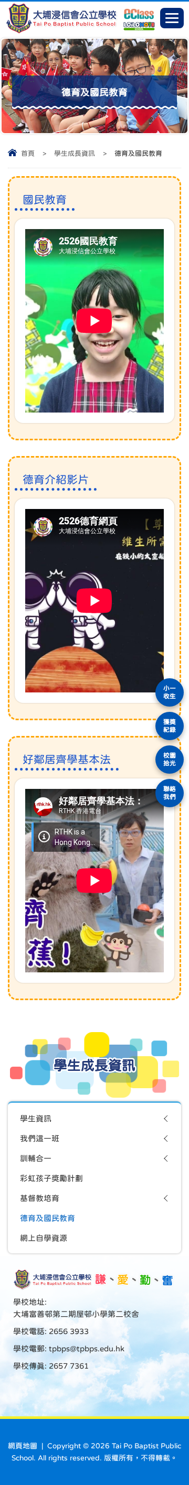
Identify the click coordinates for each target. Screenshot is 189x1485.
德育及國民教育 (47, 1218)
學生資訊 (35, 1118)
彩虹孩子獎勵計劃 (51, 1178)
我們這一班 (39, 1138)
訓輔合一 (35, 1158)
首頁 (28, 153)
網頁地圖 (22, 1445)
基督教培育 (39, 1198)
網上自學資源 (43, 1238)
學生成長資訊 (74, 153)
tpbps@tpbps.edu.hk (85, 1348)
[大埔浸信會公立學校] (61, 31)
